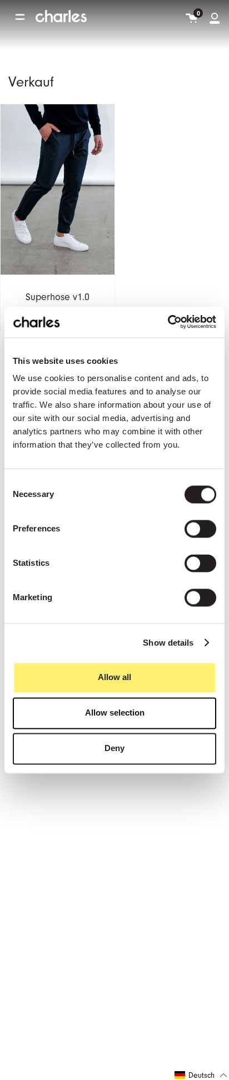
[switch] (200, 529)
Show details (168, 642)
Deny (114, 748)
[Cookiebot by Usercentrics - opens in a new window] (167, 322)
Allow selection (115, 713)
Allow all (114, 677)
